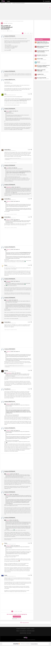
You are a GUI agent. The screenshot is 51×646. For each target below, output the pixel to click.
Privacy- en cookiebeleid (21, 630)
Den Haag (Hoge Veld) (41, 77)
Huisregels (28, 628)
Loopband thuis (40, 74)
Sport (39, 75)
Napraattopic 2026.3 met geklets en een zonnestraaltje (43, 42)
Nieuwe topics (3, 3)
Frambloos (8, 473)
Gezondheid (40, 67)
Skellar (5, 575)
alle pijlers (10, 23)
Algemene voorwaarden (21, 628)
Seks (38, 52)
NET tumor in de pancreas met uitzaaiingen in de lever (43, 66)
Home (2, 21)
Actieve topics (8, 3)
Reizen (39, 56)
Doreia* (7, 111)
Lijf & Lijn (6, 21)
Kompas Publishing (34, 643)
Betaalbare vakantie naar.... (42, 55)
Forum (8, 1)
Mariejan (6, 370)
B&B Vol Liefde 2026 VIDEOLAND (41, 70)
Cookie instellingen (30, 630)
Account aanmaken (17, 616)
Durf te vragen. (40, 58)
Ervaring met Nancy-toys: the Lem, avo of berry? (43, 51)
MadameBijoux (7, 149)
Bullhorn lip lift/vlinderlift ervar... (17, 21)
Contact (32, 628)
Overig (39, 43)
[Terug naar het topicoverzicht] (2, 23)
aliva (5, 94)
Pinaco (5, 265)
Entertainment (40, 48)
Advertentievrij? (23, 633)
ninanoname (8, 281)
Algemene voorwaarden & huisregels (18, 3)
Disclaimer (29, 633)
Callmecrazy (8, 201)
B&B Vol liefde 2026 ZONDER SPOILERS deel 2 (43, 47)
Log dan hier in (19, 618)
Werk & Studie (40, 78)
